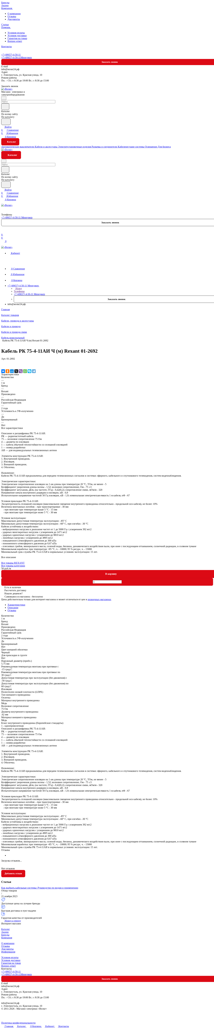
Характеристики (16, 604)
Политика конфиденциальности (18, 1022)
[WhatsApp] (25, 371)
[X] (16, 371)
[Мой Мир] (12, 371)
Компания (6, 937)
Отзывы (12, 16)
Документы (14, 19)
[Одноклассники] (7, 371)
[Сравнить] (2, 364)
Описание (13, 607)
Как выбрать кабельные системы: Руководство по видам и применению (39, 887)
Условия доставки (17, 35)
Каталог (5, 929)
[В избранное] (2, 361)
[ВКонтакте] (3, 371)
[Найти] (6, 121)
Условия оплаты (16, 32)
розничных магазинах (99, 599)
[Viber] (21, 371)
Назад (18, 288)
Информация (8, 951)
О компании (14, 13)
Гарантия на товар (17, 38)
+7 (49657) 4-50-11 (11, 54)
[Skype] (29, 371)
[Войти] (2, 231)
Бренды (5, 935)
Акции (5, 932)
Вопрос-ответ (15, 41)
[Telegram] (34, 371)
